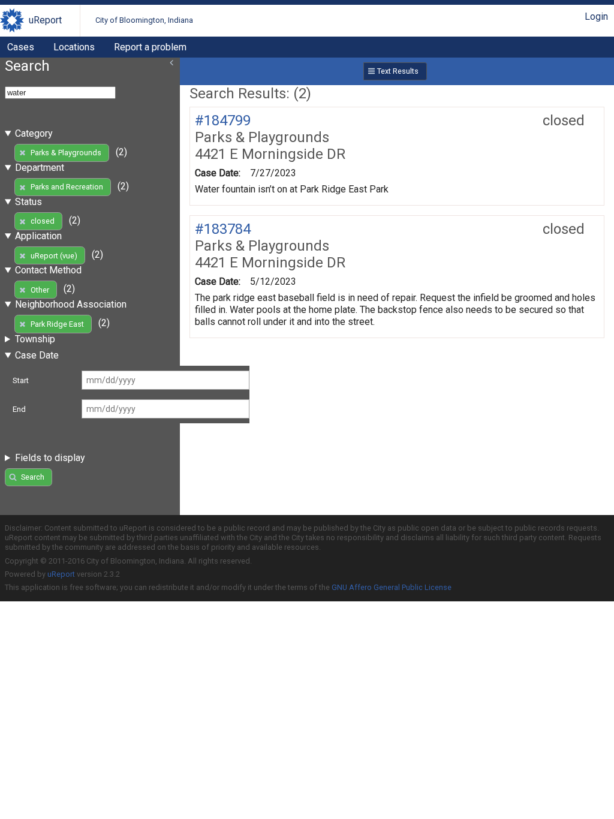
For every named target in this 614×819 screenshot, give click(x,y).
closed (43, 220)
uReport (45, 20)
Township (35, 339)
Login (596, 16)
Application (38, 236)
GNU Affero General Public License (392, 587)
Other (40, 289)
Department (39, 167)
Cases (20, 47)
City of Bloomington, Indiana (144, 20)
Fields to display (50, 457)
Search (32, 476)
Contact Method (48, 270)
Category (34, 133)
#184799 (223, 120)
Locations (74, 47)
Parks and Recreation (67, 186)
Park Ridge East (57, 324)
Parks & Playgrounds (66, 152)
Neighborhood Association (71, 304)
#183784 (223, 229)
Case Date (37, 355)
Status (28, 201)
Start (21, 380)
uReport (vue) (54, 255)
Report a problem (150, 47)
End (19, 409)
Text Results (398, 71)
